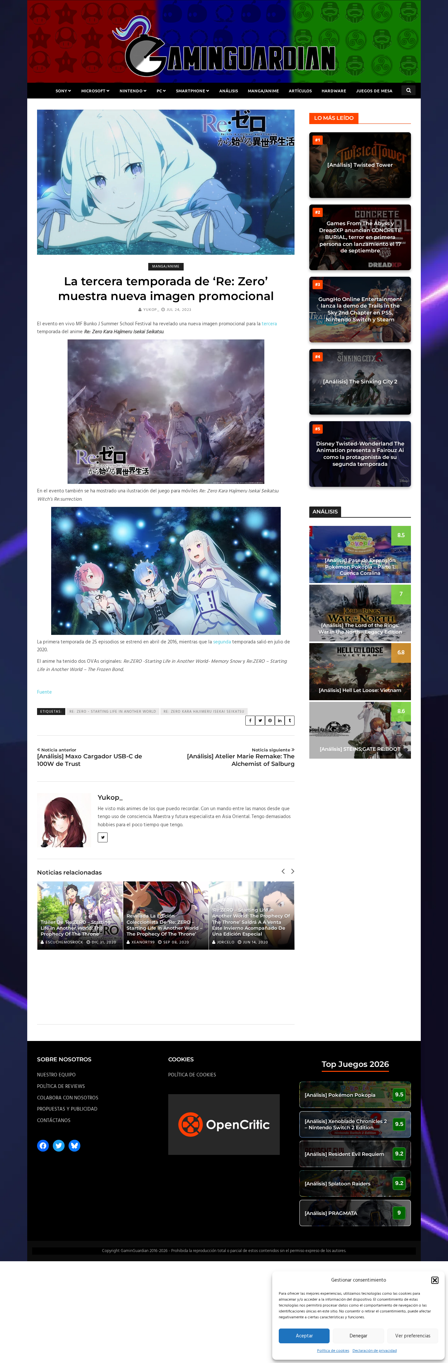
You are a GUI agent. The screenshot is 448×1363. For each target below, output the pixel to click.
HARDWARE (334, 90)
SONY (61, 90)
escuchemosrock (64, 942)
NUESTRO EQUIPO (56, 1075)
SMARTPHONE (190, 90)
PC (159, 90)
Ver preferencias (412, 1336)
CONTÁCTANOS (54, 1121)
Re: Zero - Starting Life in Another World (113, 712)
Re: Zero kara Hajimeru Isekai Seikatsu (204, 712)
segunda (222, 642)
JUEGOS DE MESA (374, 90)
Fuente (44, 692)
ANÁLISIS (228, 90)
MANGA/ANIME (263, 90)
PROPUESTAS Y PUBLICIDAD (67, 1109)
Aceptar (304, 1336)
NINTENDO (131, 90)
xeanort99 (143, 942)
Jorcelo (225, 942)
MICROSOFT (93, 90)
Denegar (358, 1336)
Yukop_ (151, 310)
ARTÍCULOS (300, 90)
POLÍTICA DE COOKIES (192, 1075)
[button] (435, 1280)
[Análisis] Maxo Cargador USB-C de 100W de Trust (89, 757)
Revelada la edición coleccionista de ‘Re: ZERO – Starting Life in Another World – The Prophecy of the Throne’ (164, 925)
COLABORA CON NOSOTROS (67, 1098)
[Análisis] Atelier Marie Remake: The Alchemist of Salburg (241, 757)
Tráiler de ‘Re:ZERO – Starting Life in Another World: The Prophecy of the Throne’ (76, 928)
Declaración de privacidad (375, 1351)
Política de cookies (333, 1351)
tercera (269, 324)
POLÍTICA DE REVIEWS (61, 1087)
